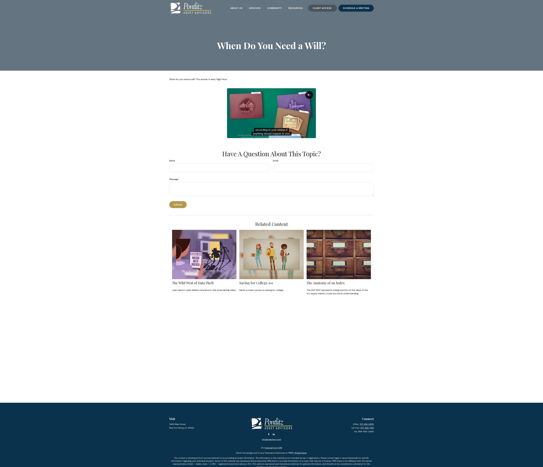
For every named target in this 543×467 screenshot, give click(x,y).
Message (173, 179)
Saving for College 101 (256, 283)
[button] (236, 8)
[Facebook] (269, 434)
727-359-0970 (367, 424)
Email (275, 160)
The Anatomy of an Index (326, 283)
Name (172, 160)
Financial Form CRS (273, 448)
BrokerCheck (301, 453)
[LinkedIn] (274, 434)
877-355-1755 (367, 428)
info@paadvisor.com (271, 439)
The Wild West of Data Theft (193, 283)
